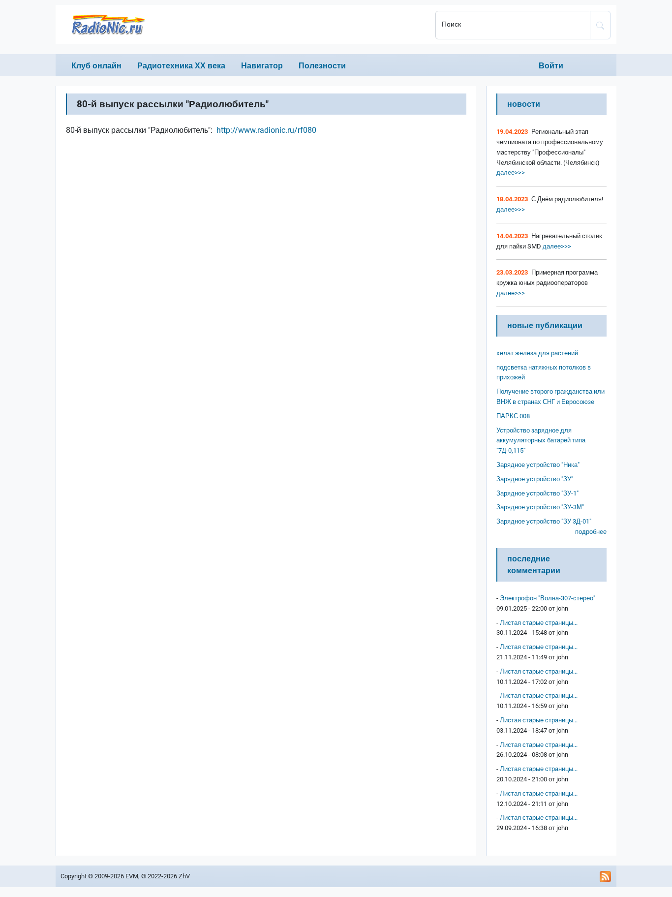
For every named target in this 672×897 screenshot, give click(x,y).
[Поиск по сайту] (600, 25)
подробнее (591, 531)
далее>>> (510, 172)
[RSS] (605, 876)
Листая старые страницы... (539, 622)
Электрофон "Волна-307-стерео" (547, 598)
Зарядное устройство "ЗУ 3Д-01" (543, 521)
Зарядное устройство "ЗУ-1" (537, 493)
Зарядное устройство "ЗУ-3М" (540, 507)
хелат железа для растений (537, 353)
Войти (551, 65)
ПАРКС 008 (513, 416)
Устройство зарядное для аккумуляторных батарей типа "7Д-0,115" (540, 441)
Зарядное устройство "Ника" (538, 464)
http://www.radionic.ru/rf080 (266, 130)
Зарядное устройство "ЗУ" (534, 479)
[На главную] (242, 24)
